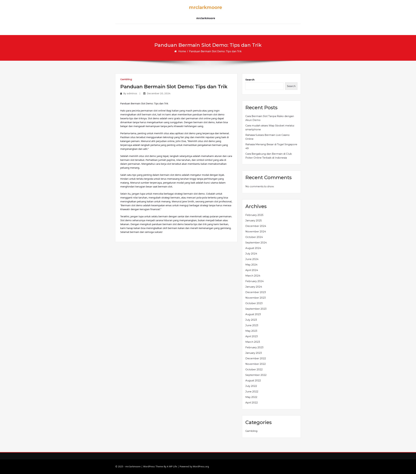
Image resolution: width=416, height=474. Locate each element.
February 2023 (254, 347)
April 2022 (251, 402)
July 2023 (251, 319)
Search (249, 79)
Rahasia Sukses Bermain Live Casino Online (267, 136)
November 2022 (255, 363)
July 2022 (251, 386)
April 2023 (251, 336)
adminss (132, 93)
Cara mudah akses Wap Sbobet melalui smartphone (269, 127)
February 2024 (254, 281)
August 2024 (253, 248)
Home (182, 51)
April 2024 (251, 270)
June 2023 (251, 325)
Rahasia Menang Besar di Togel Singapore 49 (271, 146)
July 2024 (251, 253)
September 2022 (255, 374)
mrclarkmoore (205, 7)
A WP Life (172, 466)
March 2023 (252, 341)
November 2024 (255, 231)
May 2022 (251, 397)
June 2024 (251, 259)
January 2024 (253, 286)
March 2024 (252, 275)
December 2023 (255, 292)
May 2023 (251, 330)
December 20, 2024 (158, 93)
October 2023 (254, 303)
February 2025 (254, 214)
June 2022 (251, 391)
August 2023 (253, 314)
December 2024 (255, 226)
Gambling (126, 79)
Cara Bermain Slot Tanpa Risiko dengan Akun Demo (269, 118)
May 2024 (251, 264)
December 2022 (255, 358)
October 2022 (254, 369)
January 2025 (253, 220)
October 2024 (254, 237)
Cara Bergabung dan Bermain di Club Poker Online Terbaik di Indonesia (268, 155)
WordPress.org (201, 466)
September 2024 (256, 242)
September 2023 (255, 308)
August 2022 (253, 380)
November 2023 (255, 297)
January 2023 (253, 352)
